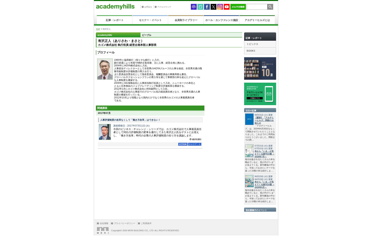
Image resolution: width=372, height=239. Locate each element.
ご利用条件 (146, 223)
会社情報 (104, 223)
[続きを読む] (195, 139)
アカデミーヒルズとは (257, 20)
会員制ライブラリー (186, 20)
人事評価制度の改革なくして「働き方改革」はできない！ (130, 120)
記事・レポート (115, 20)
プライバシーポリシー (124, 223)
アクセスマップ (164, 7)
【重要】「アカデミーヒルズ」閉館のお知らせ (264, 120)
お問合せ (148, 7)
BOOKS (251, 50)
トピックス (252, 44)
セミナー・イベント (150, 20)
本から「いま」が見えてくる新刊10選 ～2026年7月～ (265, 154)
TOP (98, 29)
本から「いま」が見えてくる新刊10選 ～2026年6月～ (265, 184)
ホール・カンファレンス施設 (221, 20)
